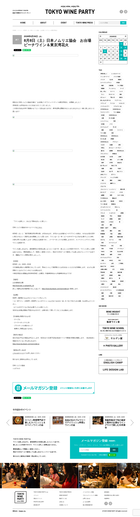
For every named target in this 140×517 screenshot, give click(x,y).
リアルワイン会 (117, 106)
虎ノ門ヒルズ (103, 165)
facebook (121, 11)
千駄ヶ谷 (112, 97)
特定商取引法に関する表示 (111, 495)
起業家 (111, 150)
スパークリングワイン (106, 82)
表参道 (102, 216)
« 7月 (100, 36)
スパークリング (113, 242)
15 (121, 51)
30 (125, 58)
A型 (103, 180)
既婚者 (119, 216)
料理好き (114, 153)
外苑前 (118, 82)
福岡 (111, 254)
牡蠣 (102, 168)
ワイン (102, 94)
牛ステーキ (111, 94)
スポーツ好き (120, 195)
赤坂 (102, 224)
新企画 (112, 201)
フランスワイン (104, 153)
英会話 (102, 254)
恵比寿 (114, 287)
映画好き (113, 204)
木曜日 (102, 278)
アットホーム (112, 88)
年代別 (122, 269)
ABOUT (43, 23)
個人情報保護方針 (88, 505)
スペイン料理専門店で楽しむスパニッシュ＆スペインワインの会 (35, 422)
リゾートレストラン (105, 210)
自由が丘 (119, 162)
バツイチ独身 (117, 76)
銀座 (119, 219)
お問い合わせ (86, 498)
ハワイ (111, 124)
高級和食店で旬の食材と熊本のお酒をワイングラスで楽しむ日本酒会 (115, 424)
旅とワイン (120, 171)
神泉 (111, 272)
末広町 (111, 130)
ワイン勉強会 (117, 112)
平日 (111, 216)
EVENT (64, 23)
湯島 (102, 130)
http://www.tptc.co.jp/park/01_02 (23, 286)
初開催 (102, 88)
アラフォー (115, 141)
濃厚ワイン (113, 183)
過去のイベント (38, 498)
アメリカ (112, 103)
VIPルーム (117, 207)
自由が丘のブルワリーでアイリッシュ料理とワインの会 (75, 422)
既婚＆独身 (120, 236)
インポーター (112, 213)
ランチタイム (103, 281)
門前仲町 (102, 272)
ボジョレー (103, 97)
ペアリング (103, 103)
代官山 (102, 147)
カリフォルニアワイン (106, 257)
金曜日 (119, 233)
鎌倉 (119, 275)
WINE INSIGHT (63, 495)
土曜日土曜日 (103, 269)
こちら (39, 227)
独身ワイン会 (63, 498)
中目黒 (111, 248)
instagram (125, 11)
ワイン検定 (103, 133)
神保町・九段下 (104, 227)
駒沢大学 (111, 296)
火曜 (102, 118)
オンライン (103, 263)
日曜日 (111, 219)
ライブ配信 (120, 85)
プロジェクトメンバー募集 (90, 495)
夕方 (113, 269)
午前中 (119, 168)
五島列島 (111, 85)
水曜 (102, 296)
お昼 (112, 263)
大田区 (102, 230)
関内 (111, 159)
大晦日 (119, 180)
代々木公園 (111, 118)
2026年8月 (113, 36)
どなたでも (103, 186)
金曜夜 (102, 195)
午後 (111, 233)
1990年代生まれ (117, 109)
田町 (114, 121)
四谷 (102, 248)
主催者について (63, 505)
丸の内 (111, 79)
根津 (102, 162)
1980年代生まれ (113, 115)
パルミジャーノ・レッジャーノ (108, 189)
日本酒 (102, 115)
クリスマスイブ (104, 287)
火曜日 (102, 284)
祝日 (119, 296)
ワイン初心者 (103, 204)
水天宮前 (102, 156)
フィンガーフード (104, 76)
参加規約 (106, 492)
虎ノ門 (111, 171)
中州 (119, 260)
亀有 (102, 85)
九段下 (102, 275)
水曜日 (122, 213)
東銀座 (113, 281)
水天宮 (111, 156)
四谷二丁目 (114, 165)
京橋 (102, 260)
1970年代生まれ (104, 109)
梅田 (102, 293)
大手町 (111, 162)
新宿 (111, 168)
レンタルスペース (115, 73)
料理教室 (102, 233)
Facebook (106, 503)
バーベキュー (120, 248)
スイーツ (112, 91)
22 (121, 55)
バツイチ (102, 79)
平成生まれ (103, 245)
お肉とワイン (103, 174)
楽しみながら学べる (105, 100)
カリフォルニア (104, 127)
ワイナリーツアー (104, 112)
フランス (102, 213)
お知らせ (61, 501)
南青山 (114, 227)
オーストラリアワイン (106, 290)
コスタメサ (121, 103)
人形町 (119, 156)
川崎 (111, 293)
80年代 (112, 266)
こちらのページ (18, 353)
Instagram (110, 503)
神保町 (111, 275)
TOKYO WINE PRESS (84, 23)
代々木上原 (103, 138)
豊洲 (111, 180)
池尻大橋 (119, 272)
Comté (102, 144)
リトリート (120, 130)
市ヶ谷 (114, 127)
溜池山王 (114, 198)
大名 (112, 245)
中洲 (120, 239)
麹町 (111, 224)
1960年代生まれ (104, 141)
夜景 (111, 195)
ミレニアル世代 (114, 177)
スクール (111, 239)
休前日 (102, 222)
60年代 (111, 260)
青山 (119, 284)
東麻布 (119, 79)
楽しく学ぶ (103, 91)
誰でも (111, 278)
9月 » (125, 36)
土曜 (111, 284)
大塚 (112, 133)
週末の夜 (122, 189)
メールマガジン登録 (88, 492)
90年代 (120, 201)
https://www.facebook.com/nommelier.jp (55, 289)
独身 (102, 236)
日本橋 (102, 124)
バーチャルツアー (104, 106)
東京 (102, 242)
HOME (23, 23)
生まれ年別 (120, 251)
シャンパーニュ (104, 121)
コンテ (121, 91)
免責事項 (106, 498)
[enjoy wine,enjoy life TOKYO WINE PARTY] (70, 10)
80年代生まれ (114, 136)
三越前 (111, 144)
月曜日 (102, 299)
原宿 (119, 230)
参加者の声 (37, 505)
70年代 (102, 251)
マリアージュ (118, 100)
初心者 (102, 159)
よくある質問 (86, 501)
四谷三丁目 (103, 266)
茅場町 (112, 138)
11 (105, 51)
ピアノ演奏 (120, 159)
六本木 (119, 254)
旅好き (121, 97)
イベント (19, 30)
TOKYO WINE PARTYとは (41, 492)
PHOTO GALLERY (39, 501)
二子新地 (121, 263)
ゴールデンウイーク (105, 207)
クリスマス (103, 183)
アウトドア (103, 177)
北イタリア (103, 192)
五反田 (102, 171)
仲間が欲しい (103, 73)
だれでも (102, 239)
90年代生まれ (103, 136)
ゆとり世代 (103, 201)
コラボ (121, 192)
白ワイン (113, 174)
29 (121, 58)
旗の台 (102, 150)
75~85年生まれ (104, 198)
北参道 (119, 293)
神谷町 (122, 281)
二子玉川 (111, 222)
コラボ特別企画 (120, 290)
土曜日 (111, 236)
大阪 (121, 245)
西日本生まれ (120, 150)
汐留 (119, 144)
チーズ (122, 88)
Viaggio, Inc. (22, 511)
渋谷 (118, 257)
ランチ (102, 219)
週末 (121, 94)
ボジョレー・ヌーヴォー (115, 147)
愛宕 (111, 230)
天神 (111, 251)
